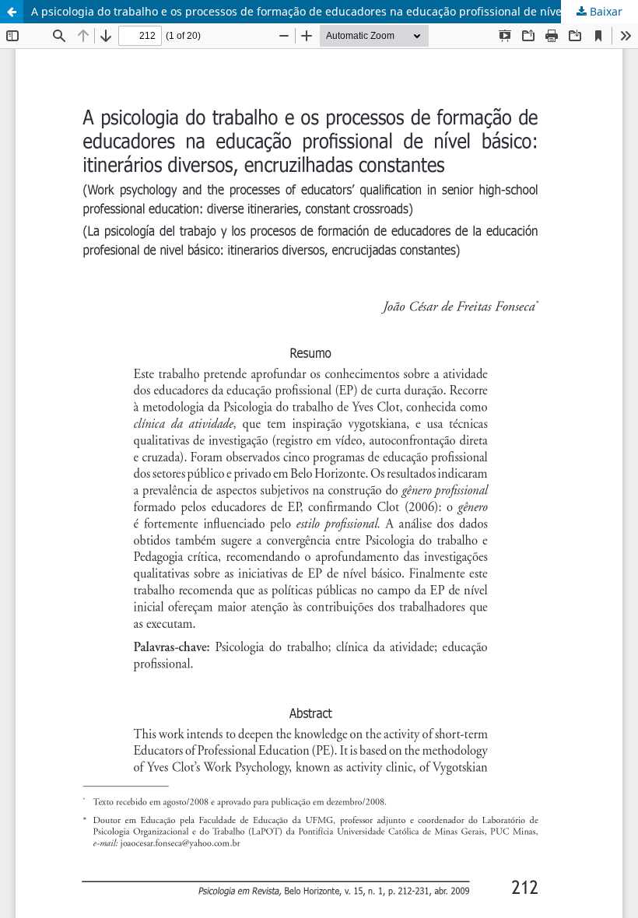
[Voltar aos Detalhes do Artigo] (11, 11)
